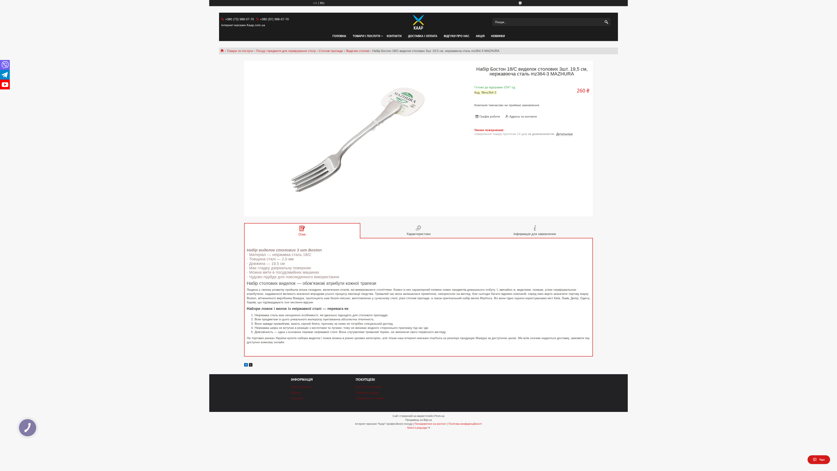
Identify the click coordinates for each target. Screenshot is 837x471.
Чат (822, 459)
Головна (339, 36)
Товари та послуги (240, 51)
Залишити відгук (367, 392)
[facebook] (246, 365)
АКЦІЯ (480, 36)
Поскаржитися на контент (431, 423)
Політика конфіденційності (465, 423)
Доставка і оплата (422, 36)
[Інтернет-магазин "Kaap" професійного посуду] (418, 22)
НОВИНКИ (498, 36)
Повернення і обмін (370, 398)
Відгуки (296, 392)
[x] (250, 365)
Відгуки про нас (456, 36)
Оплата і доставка (368, 387)
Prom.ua (439, 416)
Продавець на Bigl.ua (418, 420)
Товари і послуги (366, 36)
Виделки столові (357, 51)
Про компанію (301, 387)
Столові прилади (331, 51)
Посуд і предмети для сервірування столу (286, 51)
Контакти (394, 36)
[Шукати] (606, 22)
